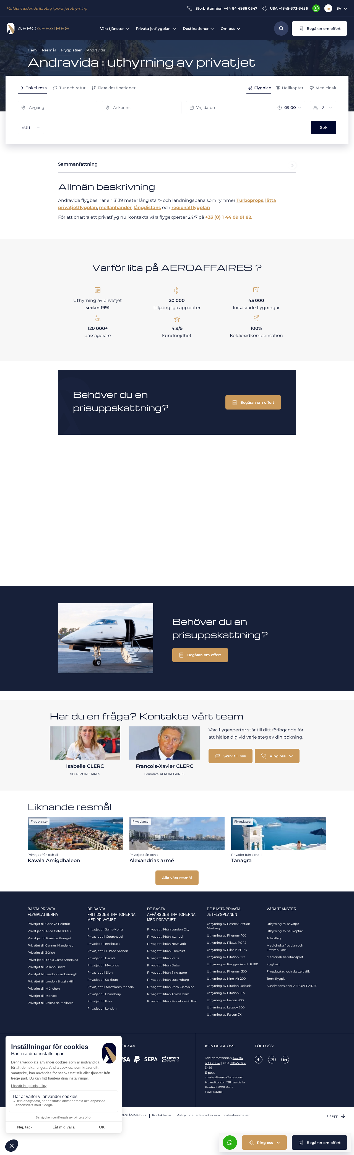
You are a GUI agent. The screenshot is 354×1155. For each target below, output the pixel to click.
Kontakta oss (161, 1115)
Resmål (49, 50)
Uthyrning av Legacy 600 (225, 1007)
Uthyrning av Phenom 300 (227, 971)
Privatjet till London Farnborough (52, 974)
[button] (319, 28)
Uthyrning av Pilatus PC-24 (227, 950)
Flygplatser (71, 50)
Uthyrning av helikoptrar (285, 931)
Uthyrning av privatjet (283, 924)
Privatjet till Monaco (43, 996)
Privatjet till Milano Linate (47, 967)
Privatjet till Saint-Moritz (105, 929)
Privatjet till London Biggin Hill (51, 981)
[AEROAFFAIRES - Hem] (38, 28)
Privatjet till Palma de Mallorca (50, 1003)
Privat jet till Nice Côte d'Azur (49, 931)
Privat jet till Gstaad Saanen (107, 951)
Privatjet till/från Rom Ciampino (170, 987)
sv (339, 8)
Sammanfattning (78, 164)
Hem (32, 50)
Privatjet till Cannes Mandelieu (50, 945)
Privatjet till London (101, 1008)
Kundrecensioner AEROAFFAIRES (292, 986)
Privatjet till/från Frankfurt (166, 951)
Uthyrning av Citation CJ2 (226, 957)
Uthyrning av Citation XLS (226, 993)
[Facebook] (258, 1059)
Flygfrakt (273, 964)
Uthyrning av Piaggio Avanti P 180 (232, 964)
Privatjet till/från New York (166, 944)
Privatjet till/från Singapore (167, 972)
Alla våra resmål (177, 877)
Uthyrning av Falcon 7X (224, 1014)
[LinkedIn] (328, 8)
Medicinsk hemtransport (285, 957)
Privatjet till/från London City (168, 929)
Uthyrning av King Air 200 (226, 979)
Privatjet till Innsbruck (103, 944)
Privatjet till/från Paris (163, 958)
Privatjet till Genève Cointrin (49, 924)
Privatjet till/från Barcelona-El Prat (172, 1001)
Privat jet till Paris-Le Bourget (49, 938)
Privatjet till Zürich (41, 953)
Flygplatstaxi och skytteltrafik (288, 971)
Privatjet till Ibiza (99, 1001)
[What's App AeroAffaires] (316, 8)
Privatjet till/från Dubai (163, 965)
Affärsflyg (274, 938)
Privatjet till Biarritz (101, 958)
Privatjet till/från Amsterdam (168, 994)
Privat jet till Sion (100, 972)
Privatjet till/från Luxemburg (168, 980)
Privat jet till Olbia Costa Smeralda (53, 960)
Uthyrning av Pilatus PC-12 (226, 943)
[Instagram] (272, 1059)
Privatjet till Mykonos (103, 965)
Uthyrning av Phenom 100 (226, 935)
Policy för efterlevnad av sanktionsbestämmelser (213, 1115)
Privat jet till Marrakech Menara (110, 987)
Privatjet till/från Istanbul (165, 936)
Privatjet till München (44, 988)
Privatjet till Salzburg (102, 980)
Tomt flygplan (277, 979)
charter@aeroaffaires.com (224, 1077)
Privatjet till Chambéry (104, 994)
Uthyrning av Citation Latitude (229, 986)
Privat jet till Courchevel (105, 936)
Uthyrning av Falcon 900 (225, 1000)
